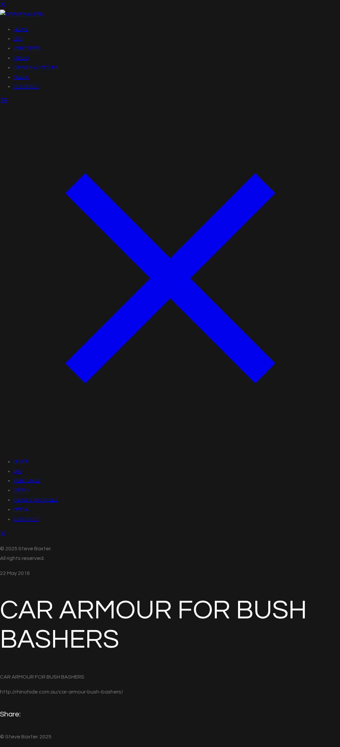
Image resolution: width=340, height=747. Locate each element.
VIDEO (21, 57)
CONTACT (26, 86)
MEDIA (21, 77)
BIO (17, 38)
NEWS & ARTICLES (35, 67)
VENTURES (26, 48)
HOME (20, 29)
